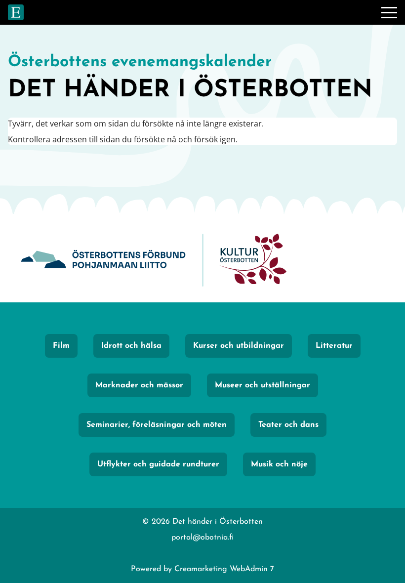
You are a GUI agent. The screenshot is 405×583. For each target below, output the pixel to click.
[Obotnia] (103, 260)
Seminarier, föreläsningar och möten (156, 425)
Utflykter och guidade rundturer (158, 464)
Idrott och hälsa (131, 346)
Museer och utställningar (262, 385)
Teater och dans (288, 425)
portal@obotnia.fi (202, 537)
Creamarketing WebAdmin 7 (224, 569)
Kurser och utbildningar (238, 346)
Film (61, 346)
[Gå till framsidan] (16, 12)
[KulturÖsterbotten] (252, 260)
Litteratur (334, 346)
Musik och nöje (279, 464)
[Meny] (389, 12)
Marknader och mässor (139, 385)
